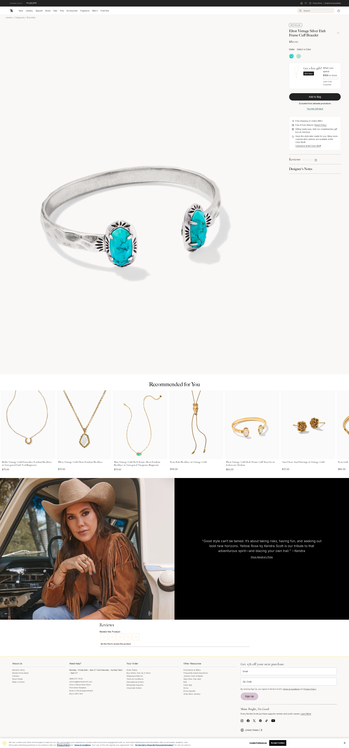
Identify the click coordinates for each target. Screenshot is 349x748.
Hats (55, 11)
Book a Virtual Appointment (81, 691)
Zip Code (247, 681)
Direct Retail (17, 679)
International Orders (135, 682)
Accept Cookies (278, 743)
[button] (104, 637)
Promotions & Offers (192, 670)
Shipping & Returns (135, 676)
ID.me (185, 688)
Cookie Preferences (258, 743)
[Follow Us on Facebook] (248, 721)
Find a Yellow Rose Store (80, 685)
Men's (95, 11)
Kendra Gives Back (20, 673)
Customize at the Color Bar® (308, 146)
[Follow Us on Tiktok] (266, 721)
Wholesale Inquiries (135, 685)
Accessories (72, 11)
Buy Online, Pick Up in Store (139, 673)
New (21, 11)
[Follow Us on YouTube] (273, 721)
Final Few (105, 11)
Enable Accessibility (333, 3)
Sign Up (249, 696)
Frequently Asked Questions (195, 673)
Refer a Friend (18, 682)
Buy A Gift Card (76, 694)
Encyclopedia (189, 691)
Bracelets (31, 17)
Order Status (132, 670)
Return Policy (321, 125)
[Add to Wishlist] (338, 33)
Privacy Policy (310, 689)
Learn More (305, 714)
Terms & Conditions (135, 679)
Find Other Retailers (77, 688)
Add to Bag (315, 96)
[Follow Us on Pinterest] (260, 721)
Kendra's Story (18, 670)
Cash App (187, 685)
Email (245, 671)
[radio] (291, 56)
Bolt (185, 682)
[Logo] (11, 10)
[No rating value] (309, 159)
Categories (20, 17)
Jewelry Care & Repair (193, 676)
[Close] (345, 743)
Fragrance (85, 11)
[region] (174, 743)
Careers (15, 676)
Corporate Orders (134, 688)
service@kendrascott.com (80, 682)
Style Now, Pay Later (192, 679)
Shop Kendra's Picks (262, 557)
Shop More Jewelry (191, 694)
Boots (48, 11)
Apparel (39, 11)
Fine (62, 11)
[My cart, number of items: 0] (338, 10)
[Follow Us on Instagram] (242, 721)
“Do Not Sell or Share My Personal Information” (154, 745)
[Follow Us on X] (254, 721)
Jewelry (29, 11)
